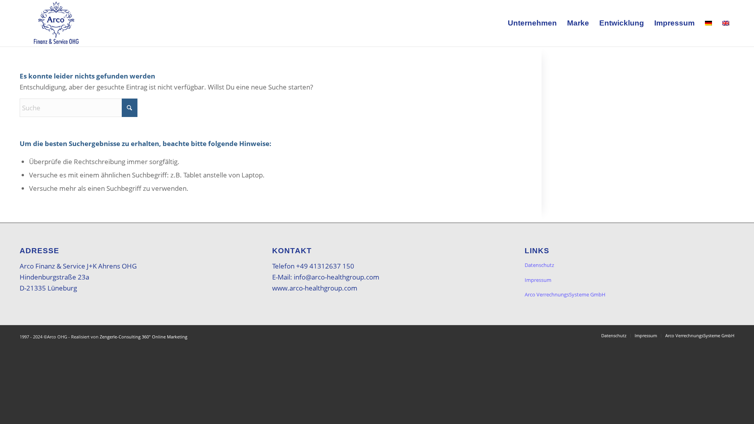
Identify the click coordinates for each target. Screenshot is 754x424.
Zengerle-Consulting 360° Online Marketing (143, 337)
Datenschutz (539, 265)
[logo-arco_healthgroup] (56, 23)
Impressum (538, 279)
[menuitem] (532, 23)
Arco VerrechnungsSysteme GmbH (565, 294)
